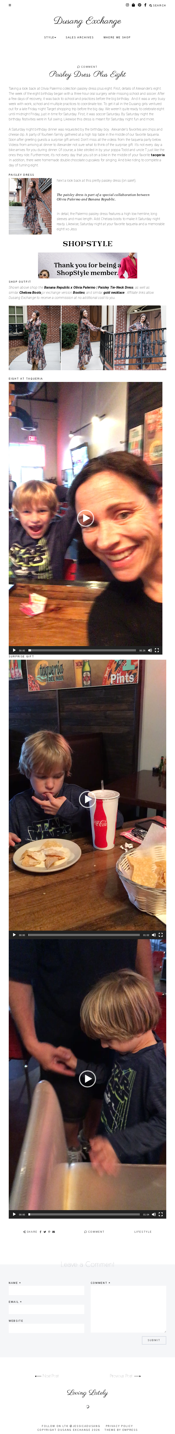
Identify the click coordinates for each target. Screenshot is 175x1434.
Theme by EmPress (121, 1430)
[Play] (14, 650)
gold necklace (114, 293)
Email (15, 1302)
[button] (85, 518)
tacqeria (158, 155)
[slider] (82, 650)
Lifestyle (143, 1232)
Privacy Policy (119, 1426)
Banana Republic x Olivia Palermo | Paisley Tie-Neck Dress (88, 287)
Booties (79, 293)
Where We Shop (117, 37)
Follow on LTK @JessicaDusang (71, 1426)
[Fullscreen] (157, 650)
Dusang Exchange (87, 21)
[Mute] (150, 650)
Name (15, 1283)
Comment (89, 67)
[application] (85, 518)
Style (49, 37)
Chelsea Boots (30, 293)
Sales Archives (80, 37)
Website (16, 1321)
